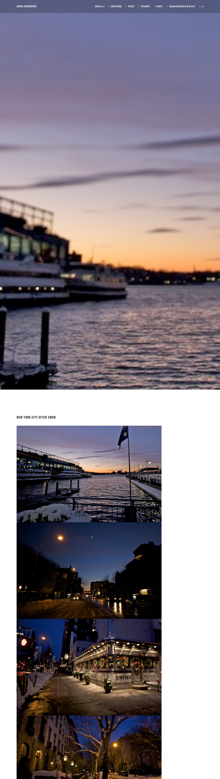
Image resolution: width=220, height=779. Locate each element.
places (115, 202)
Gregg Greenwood (27, 6)
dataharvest (140, 202)
